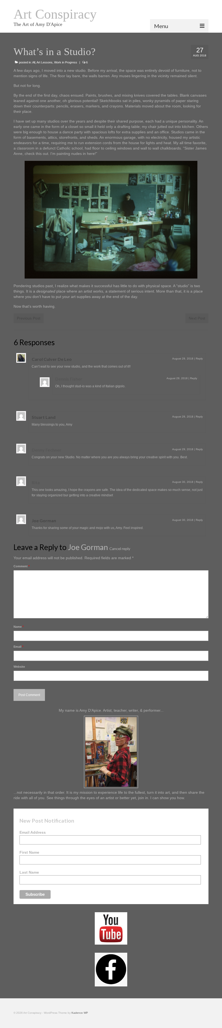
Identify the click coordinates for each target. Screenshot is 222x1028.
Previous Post (28, 318)
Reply (199, 358)
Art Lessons (45, 62)
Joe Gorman (44, 520)
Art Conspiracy (55, 14)
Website (19, 666)
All (33, 62)
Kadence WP (79, 1012)
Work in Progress (65, 62)
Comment (22, 566)
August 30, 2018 (182, 481)
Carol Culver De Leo (52, 359)
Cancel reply (119, 548)
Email (18, 646)
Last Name (29, 872)
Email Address (32, 832)
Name (19, 626)
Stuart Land (44, 417)
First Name (29, 852)
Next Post (197, 318)
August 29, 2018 (182, 358)
